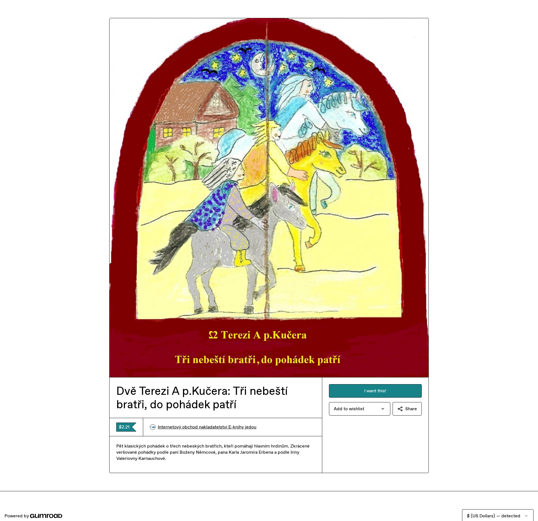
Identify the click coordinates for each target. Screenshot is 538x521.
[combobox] (359, 409)
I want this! (375, 390)
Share (411, 408)
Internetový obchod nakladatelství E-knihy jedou (207, 427)
